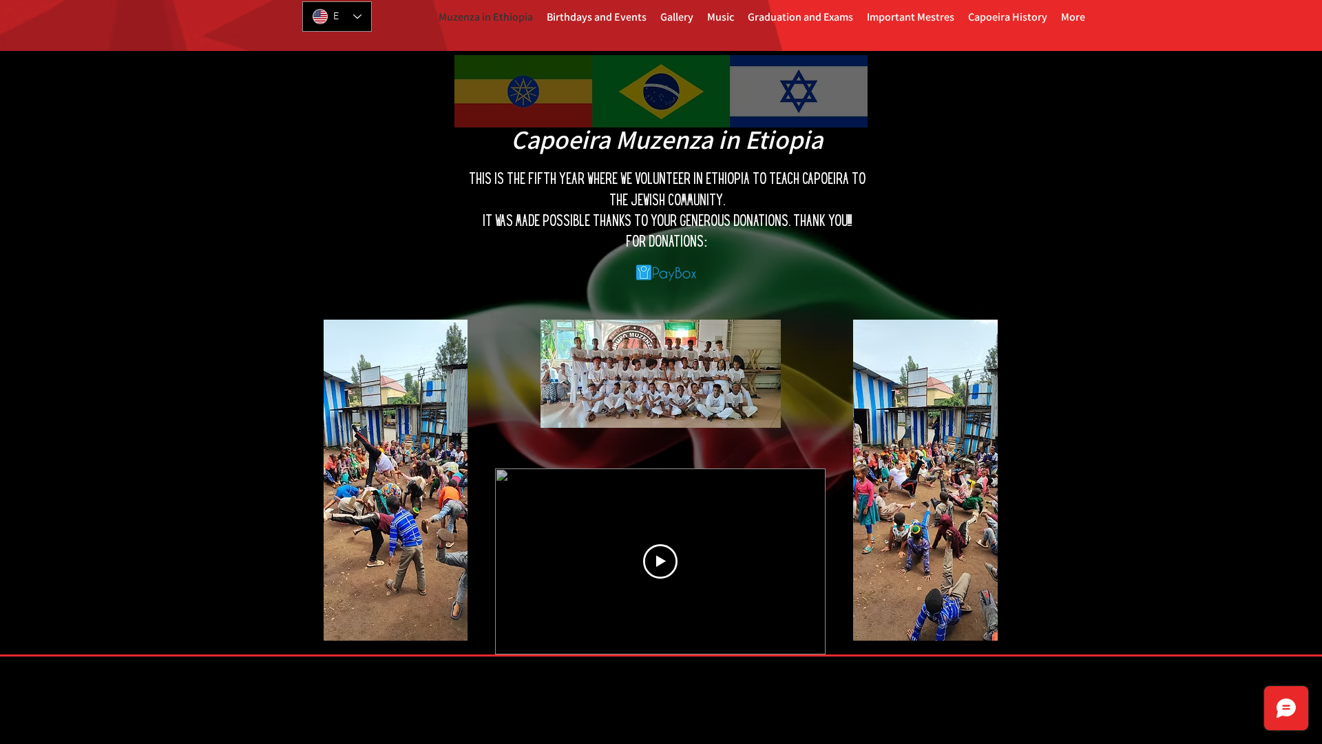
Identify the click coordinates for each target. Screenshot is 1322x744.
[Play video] (660, 561)
